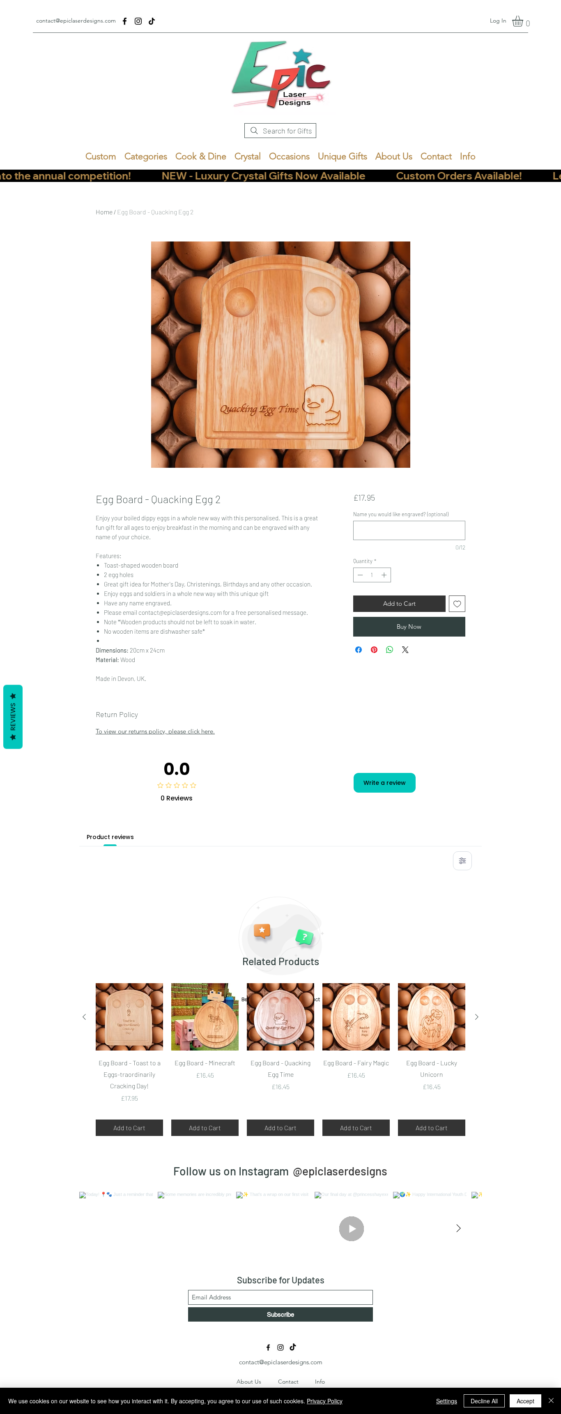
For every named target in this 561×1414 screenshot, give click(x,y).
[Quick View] (129, 1017)
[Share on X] (405, 650)
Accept (525, 1401)
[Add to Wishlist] (457, 603)
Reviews (13, 717)
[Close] (551, 1400)
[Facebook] (124, 21)
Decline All (484, 1401)
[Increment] (385, 575)
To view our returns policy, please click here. (155, 731)
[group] (280, 1059)
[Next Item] (458, 1229)
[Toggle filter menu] (462, 860)
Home (104, 212)
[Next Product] (477, 1017)
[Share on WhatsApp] (390, 650)
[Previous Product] (84, 1017)
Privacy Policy (325, 1401)
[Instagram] (138, 21)
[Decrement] (359, 575)
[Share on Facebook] (358, 650)
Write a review (384, 783)
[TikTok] (151, 21)
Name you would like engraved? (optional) (400, 514)
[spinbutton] (372, 575)
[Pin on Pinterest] (374, 650)
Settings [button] (446, 1401)
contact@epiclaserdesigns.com (76, 20)
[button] (524, 21)
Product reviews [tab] (110, 837)
